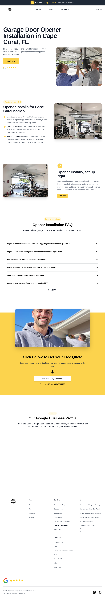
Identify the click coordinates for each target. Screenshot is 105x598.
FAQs (51, 9)
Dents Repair (58, 517)
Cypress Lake (58, 542)
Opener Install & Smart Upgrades (90, 513)
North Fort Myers (59, 559)
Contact (31, 517)
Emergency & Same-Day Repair (90, 509)
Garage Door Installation (62, 521)
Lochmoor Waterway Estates (63, 551)
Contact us (98, 9)
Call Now (11, 61)
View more (57, 529)
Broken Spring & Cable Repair (89, 517)
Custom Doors (58, 509)
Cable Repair (58, 513)
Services (38, 9)
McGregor (57, 555)
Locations (63, 9)
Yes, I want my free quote (52, 379)
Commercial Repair (60, 505)
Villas (56, 563)
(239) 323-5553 (59, 384)
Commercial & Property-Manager (90, 505)
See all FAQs (52, 290)
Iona (55, 546)
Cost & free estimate (86, 521)
